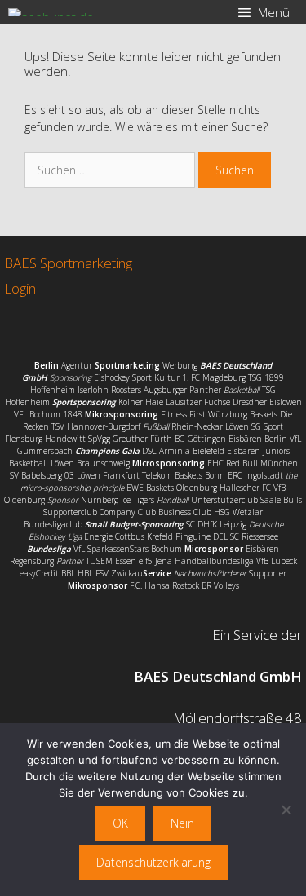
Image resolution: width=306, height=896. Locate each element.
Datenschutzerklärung (153, 862)
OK (120, 823)
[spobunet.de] (51, 12)
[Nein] (285, 809)
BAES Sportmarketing (68, 263)
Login (20, 288)
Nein (182, 823)
